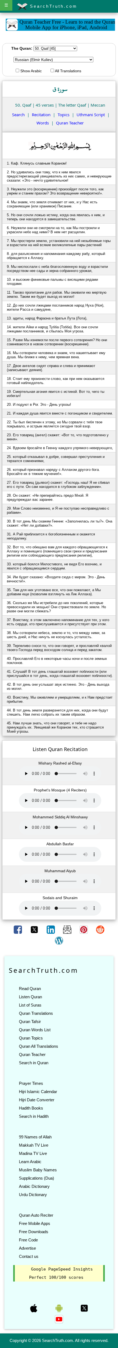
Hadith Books (31, 1108)
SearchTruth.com (52, 6)
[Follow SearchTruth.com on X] (84, 1308)
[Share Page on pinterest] (84, 929)
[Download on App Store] (34, 1308)
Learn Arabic (30, 1161)
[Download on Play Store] (59, 1308)
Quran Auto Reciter (36, 1215)
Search (18, 114)
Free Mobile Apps (34, 1223)
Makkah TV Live (33, 1145)
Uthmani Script (91, 114)
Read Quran (30, 988)
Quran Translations (36, 1013)
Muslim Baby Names (38, 1170)
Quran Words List (34, 1029)
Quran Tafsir (30, 1021)
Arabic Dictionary (34, 1186)
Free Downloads (33, 1231)
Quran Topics (31, 1038)
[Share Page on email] (67, 929)
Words (42, 123)
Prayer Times (31, 1083)
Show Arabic (30, 71)
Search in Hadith (34, 1116)
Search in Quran (33, 1062)
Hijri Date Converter (36, 1099)
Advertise (27, 1248)
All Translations (67, 71)
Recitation (41, 114)
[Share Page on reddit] (100, 929)
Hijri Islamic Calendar (38, 1091)
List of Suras (30, 1005)
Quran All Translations (38, 1046)
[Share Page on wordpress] (59, 940)
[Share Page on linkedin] (51, 929)
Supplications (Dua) (36, 1178)
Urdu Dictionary (33, 1194)
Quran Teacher (70, 123)
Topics (63, 114)
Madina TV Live (33, 1153)
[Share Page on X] (34, 929)
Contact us (28, 1256)
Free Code (28, 1240)
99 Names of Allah (35, 1137)
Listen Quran (30, 996)
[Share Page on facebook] (18, 929)
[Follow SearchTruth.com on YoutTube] (59, 1319)
